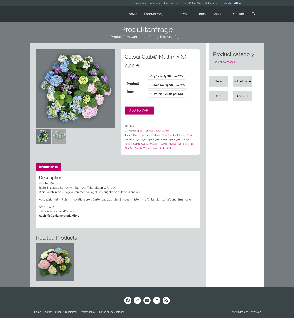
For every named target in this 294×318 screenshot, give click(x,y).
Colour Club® (161, 130)
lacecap (185, 139)
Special (138, 148)
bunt (175, 135)
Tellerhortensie (150, 148)
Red (192, 144)
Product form (133, 88)
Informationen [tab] (48, 166)
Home (151, 3)
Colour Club (185, 135)
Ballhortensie (137, 135)
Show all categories (224, 62)
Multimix (163, 144)
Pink (179, 144)
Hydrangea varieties (158, 139)
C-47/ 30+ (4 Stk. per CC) (166, 94)
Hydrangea (141, 139)
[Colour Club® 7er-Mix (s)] (75, 88)
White (162, 148)
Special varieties (145, 130)
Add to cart (139, 110)
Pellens (172, 144)
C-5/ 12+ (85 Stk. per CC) (166, 76)
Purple (128, 144)
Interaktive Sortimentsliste (172, 3)
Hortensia (129, 139)
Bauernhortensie (153, 135)
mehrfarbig (152, 144)
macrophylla (139, 144)
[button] (111, 312)
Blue (164, 135)
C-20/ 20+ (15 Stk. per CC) (167, 85)
